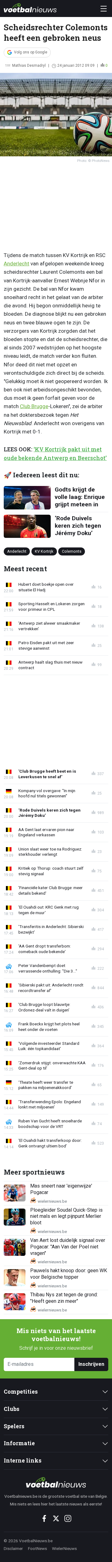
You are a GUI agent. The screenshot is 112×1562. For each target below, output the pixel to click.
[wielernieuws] (56, 1482)
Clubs (11, 1408)
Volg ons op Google (30, 52)
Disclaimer (13, 1548)
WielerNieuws (64, 1548)
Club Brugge (34, 406)
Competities (21, 1391)
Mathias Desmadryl (29, 65)
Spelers (14, 1426)
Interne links (22, 1460)
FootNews (37, 1548)
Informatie (19, 1443)
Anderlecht (16, 263)
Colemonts (72, 551)
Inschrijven (91, 1364)
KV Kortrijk (44, 551)
